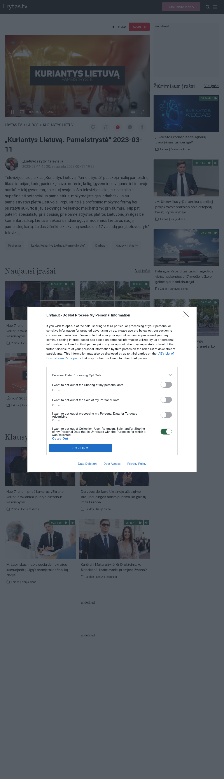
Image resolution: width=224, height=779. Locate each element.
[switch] (166, 385)
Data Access (112, 463)
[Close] (188, 315)
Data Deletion (87, 463)
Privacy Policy (136, 463)
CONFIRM (80, 448)
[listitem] (112, 375)
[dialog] (112, 389)
